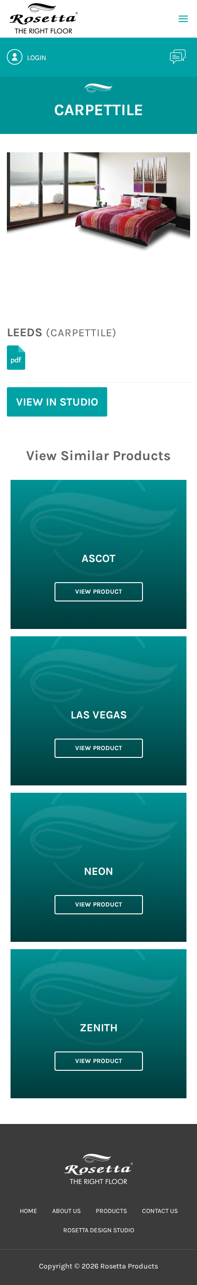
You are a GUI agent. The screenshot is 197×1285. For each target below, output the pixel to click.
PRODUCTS (111, 1211)
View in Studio (57, 401)
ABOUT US (66, 1211)
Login (36, 57)
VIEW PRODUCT (98, 591)
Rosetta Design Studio (98, 1230)
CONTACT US (160, 1211)
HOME (28, 1211)
